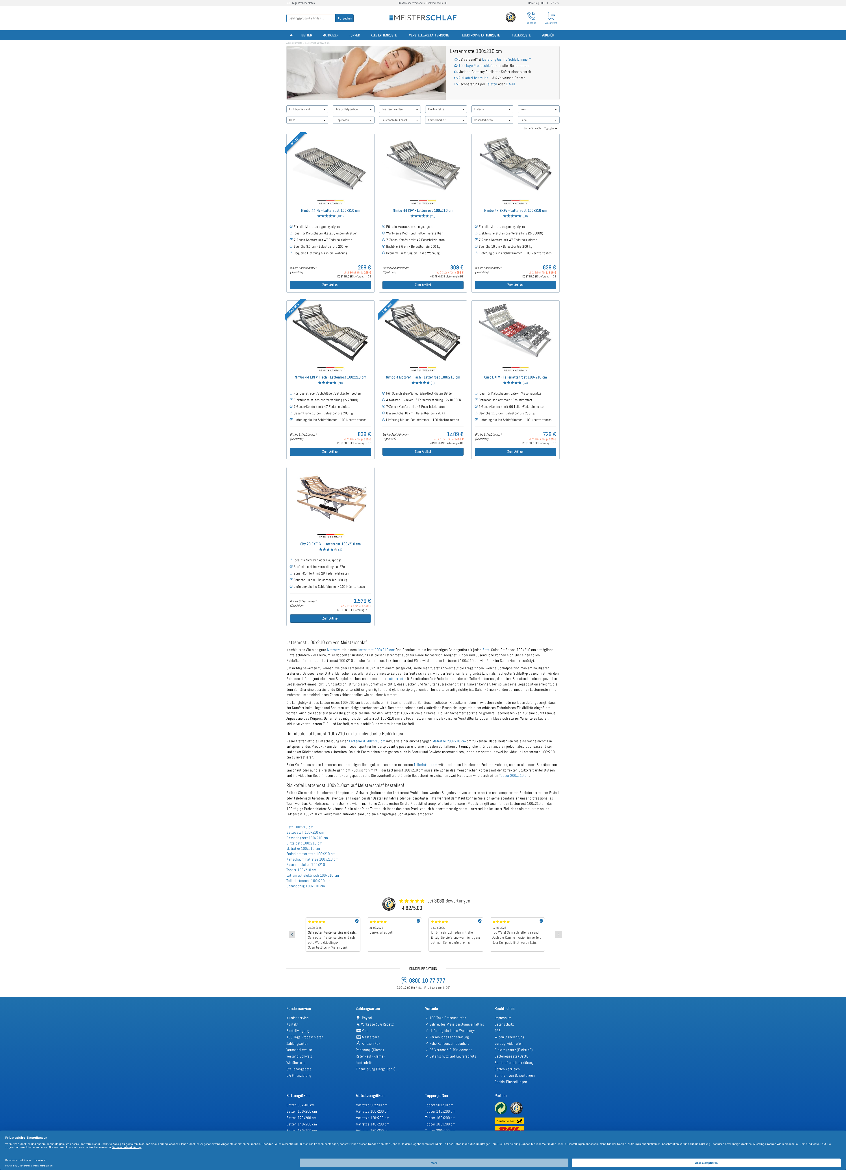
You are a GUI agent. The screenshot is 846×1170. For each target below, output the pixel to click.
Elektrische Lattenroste (481, 35)
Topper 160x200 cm (440, 1117)
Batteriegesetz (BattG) (512, 1056)
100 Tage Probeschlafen (476, 65)
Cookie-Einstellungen (511, 1081)
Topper (354, 35)
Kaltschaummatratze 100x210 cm (312, 859)
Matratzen (331, 35)
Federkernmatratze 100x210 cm (310, 853)
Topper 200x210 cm (514, 775)
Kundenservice (297, 1017)
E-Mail (510, 84)
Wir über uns (296, 1062)
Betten (306, 35)
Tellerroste (521, 35)
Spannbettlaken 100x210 (305, 864)
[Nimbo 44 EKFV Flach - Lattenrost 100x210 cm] (330, 332)
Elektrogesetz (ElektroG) (514, 1049)
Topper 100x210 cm (301, 869)
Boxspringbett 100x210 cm (307, 837)
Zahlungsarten (297, 1043)
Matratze (334, 649)
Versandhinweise (299, 1049)
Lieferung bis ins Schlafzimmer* (506, 59)
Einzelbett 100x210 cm (304, 843)
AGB (498, 1030)
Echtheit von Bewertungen (515, 1075)
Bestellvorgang (297, 1030)
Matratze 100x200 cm (373, 1111)
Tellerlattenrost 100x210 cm (308, 880)
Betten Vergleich (507, 1069)
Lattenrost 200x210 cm (367, 741)
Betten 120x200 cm (301, 1117)
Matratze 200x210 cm (449, 741)
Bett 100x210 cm (299, 827)
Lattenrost (396, 678)
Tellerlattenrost (426, 764)
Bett (485, 649)
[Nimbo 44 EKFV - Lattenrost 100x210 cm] (515, 165)
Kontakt (292, 1024)
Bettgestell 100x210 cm (305, 832)
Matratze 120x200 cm (372, 1117)
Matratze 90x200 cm (371, 1105)
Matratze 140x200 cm (373, 1124)
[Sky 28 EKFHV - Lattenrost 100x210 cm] (330, 498)
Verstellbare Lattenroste (429, 35)
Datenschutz (504, 1024)
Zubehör (548, 35)
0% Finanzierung (298, 1075)
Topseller (549, 128)
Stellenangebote (299, 1069)
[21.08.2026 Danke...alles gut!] (333, 919)
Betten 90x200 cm (300, 1105)
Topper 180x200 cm (440, 1124)
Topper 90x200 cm (439, 1105)
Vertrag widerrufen (509, 1043)
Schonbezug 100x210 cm (305, 886)
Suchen (347, 18)
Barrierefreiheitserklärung (514, 1062)
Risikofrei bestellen (473, 77)
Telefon (491, 84)
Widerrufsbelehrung (509, 1037)
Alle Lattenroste (384, 35)
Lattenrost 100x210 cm (376, 649)
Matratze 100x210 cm (303, 848)
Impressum (503, 1017)
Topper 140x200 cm (440, 1111)
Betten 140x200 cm (301, 1124)
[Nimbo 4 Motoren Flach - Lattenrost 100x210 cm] (423, 332)
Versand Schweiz (299, 1056)
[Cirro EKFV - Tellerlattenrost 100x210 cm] (515, 332)
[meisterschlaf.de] (423, 14)
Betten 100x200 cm (301, 1111)
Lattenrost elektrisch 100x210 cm (312, 875)
